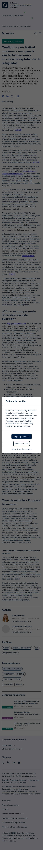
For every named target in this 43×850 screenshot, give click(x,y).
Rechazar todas (21, 443)
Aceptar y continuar (21, 436)
